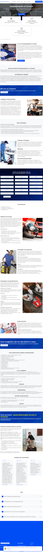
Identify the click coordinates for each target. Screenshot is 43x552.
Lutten (21, 176)
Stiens (36, 193)
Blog (25, 1)
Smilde (36, 183)
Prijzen (22, 1)
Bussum (7, 190)
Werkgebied (14, 1)
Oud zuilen (7, 176)
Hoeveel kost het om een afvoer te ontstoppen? (14, 511)
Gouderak (21, 193)
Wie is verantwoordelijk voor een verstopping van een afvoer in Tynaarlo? (20, 516)
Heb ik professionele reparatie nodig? (12, 496)
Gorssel (36, 190)
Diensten (18, 1)
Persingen (7, 186)
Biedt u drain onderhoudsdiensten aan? (12, 506)
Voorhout (7, 180)
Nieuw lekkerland (36, 180)
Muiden (21, 190)
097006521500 (39, 1)
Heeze (36, 176)
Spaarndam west (21, 180)
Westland (7, 193)
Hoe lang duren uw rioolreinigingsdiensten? (13, 501)
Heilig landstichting (7, 183)
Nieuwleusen (36, 186)
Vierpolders (21, 183)
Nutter (21, 186)
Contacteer (28, 1)
